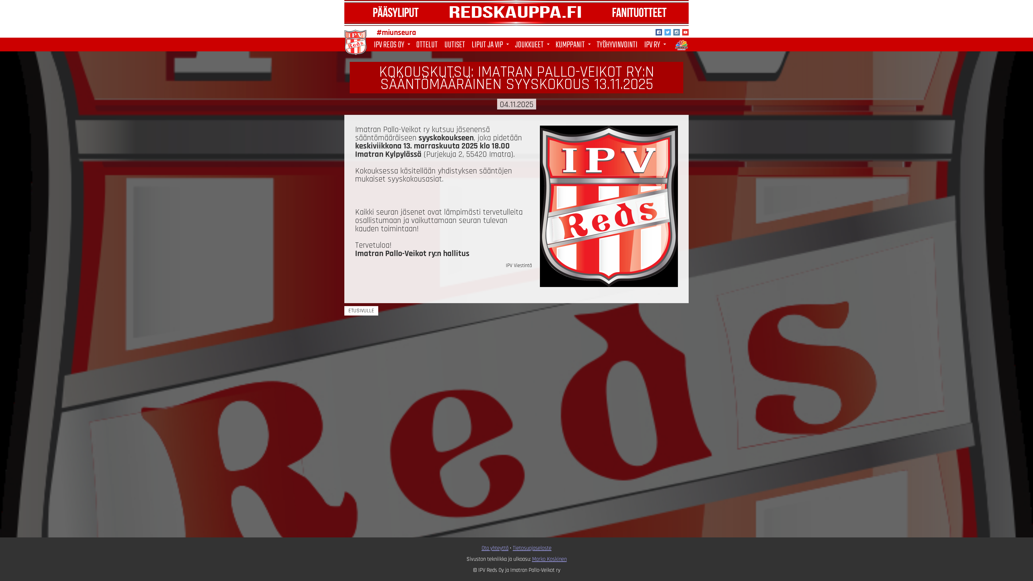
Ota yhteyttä (495, 548)
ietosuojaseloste (533, 548)
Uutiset (454, 44)
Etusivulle (361, 310)
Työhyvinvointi (617, 44)
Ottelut (427, 44)
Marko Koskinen (549, 559)
